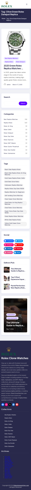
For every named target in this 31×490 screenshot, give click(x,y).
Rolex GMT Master (10, 143)
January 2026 (8, 461)
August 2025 (8, 467)
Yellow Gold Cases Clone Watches (12, 224)
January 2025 (8, 477)
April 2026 (7, 458)
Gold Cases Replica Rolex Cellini (15, 178)
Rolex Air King (8, 126)
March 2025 (8, 474)
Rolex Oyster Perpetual (11, 146)
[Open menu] (27, 4)
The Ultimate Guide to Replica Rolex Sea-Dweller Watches (18, 272)
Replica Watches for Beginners (14, 192)
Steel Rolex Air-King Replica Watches (13, 203)
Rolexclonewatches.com (21, 485)
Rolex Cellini (7, 129)
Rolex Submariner (9, 153)
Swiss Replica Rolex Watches (14, 216)
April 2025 (7, 473)
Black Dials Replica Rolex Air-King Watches (15, 173)
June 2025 (7, 470)
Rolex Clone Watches (14, 358)
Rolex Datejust (20, 61)
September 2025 (9, 465)
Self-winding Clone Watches (14, 195)
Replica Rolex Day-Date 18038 (14, 188)
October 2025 (8, 464)
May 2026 (7, 456)
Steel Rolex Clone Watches (13, 207)
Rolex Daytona (8, 140)
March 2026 (8, 459)
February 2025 (8, 476)
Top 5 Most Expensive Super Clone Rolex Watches (17, 280)
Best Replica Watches (11, 58)
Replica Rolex (9, 61)
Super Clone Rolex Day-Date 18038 (14, 212)
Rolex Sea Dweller (9, 150)
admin (9, 84)
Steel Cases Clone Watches (13, 199)
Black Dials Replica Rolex (13, 169)
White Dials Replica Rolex (13, 220)
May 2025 (7, 471)
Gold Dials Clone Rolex (12, 181)
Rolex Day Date (9, 136)
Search (23, 103)
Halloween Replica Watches (13, 185)
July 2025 (7, 468)
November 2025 (9, 462)
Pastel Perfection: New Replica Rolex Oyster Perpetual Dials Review (18, 289)
